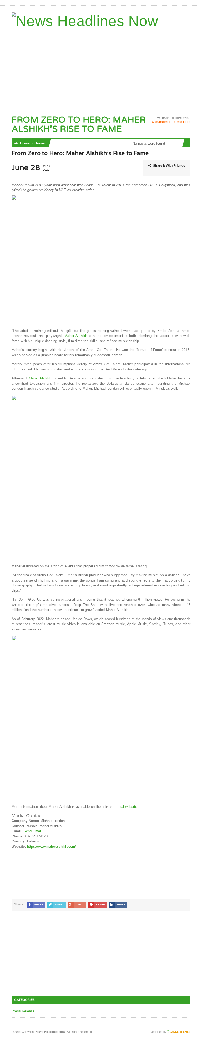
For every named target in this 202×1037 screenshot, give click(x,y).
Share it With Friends (169, 165)
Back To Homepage (176, 118)
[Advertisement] (153, 68)
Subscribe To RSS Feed (172, 122)
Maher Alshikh (75, 336)
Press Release (23, 1011)
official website (125, 807)
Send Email (32, 831)
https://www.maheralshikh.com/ (51, 847)
